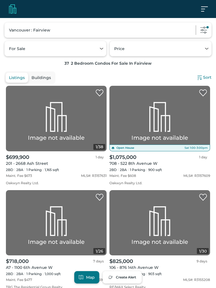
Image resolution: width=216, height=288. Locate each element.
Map (90, 277)
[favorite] (99, 93)
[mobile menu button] (207, 9)
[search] (108, 30)
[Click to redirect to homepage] (12, 9)
